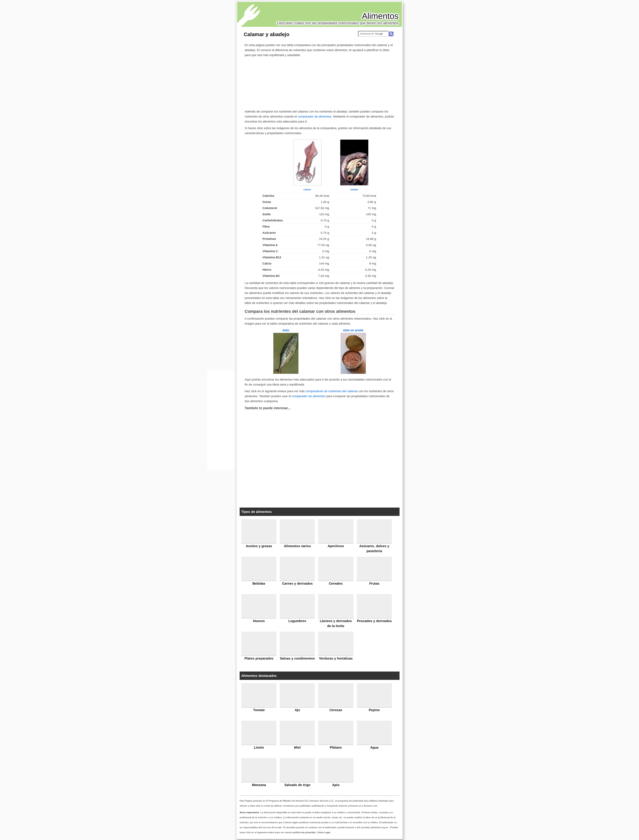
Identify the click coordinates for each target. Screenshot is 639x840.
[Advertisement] (319, 82)
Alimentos (380, 16)
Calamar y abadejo (266, 34)
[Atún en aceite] (353, 373)
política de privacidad (304, 832)
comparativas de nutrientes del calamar (332, 391)
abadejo (354, 189)
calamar (307, 189)
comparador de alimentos (314, 116)
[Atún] (286, 373)
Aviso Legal (324, 832)
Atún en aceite (353, 330)
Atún (285, 330)
